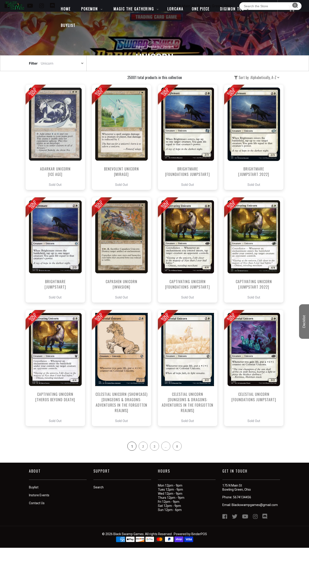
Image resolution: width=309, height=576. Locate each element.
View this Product (57, 137)
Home (140, 47)
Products (153, 47)
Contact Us (37, 503)
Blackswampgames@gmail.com (255, 505)
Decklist (304, 321)
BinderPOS (199, 534)
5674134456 (242, 497)
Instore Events (39, 495)
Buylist (33, 487)
